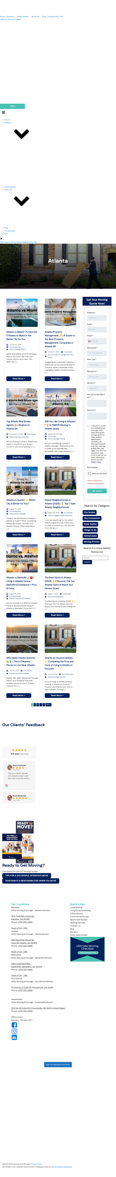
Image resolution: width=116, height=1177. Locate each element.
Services (10, 16)
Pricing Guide (53, 16)
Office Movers (76, 913)
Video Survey (14, 225)
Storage (12, 181)
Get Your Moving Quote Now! (58, 1064)
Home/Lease (90, 535)
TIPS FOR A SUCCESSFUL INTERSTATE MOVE (26, 875)
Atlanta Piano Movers (17, 169)
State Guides (90, 524)
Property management (61, 355)
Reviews (12, 227)
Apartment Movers (78, 919)
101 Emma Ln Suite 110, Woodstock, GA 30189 (32, 987)
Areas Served (22, 16)
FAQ (61, 16)
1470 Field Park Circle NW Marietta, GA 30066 (23, 918)
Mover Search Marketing (62, 1167)
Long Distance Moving (80, 910)
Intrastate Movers (16, 184)
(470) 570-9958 (25, 922)
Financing (13, 233)
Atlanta (12, 349)
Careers (12, 230)
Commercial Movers (17, 163)
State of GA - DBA (19, 928)
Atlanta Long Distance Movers (21, 158)
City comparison (15, 347)
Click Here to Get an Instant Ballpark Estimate (18, 242)
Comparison (19, 598)
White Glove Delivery (17, 186)
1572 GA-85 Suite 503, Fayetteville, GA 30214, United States (38, 1008)
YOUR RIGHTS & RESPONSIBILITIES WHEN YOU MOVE (30, 880)
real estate (25, 437)
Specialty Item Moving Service (21, 189)
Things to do (90, 530)
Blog (44, 16)
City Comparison (92, 518)
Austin (17, 514)
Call (12, 106)
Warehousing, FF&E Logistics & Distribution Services (30, 195)
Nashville (27, 598)
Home (2, 16)
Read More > (19, 378)
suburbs (26, 673)
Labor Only (13, 172)
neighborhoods (58, 515)
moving (62, 439)
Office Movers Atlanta (18, 160)
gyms (61, 597)
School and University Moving (21, 192)
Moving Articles (91, 541)
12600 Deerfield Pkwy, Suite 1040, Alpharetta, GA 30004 (26, 965)
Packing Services (16, 175)
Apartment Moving (16, 166)
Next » (48, 705)
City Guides (68, 352)
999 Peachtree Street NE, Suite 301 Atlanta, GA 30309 (24, 942)
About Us (35, 16)
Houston (63, 677)
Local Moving (14, 155)
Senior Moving (15, 178)
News (11, 236)
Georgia (18, 349)
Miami (23, 349)
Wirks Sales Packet (78, 935)
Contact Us (13, 222)
